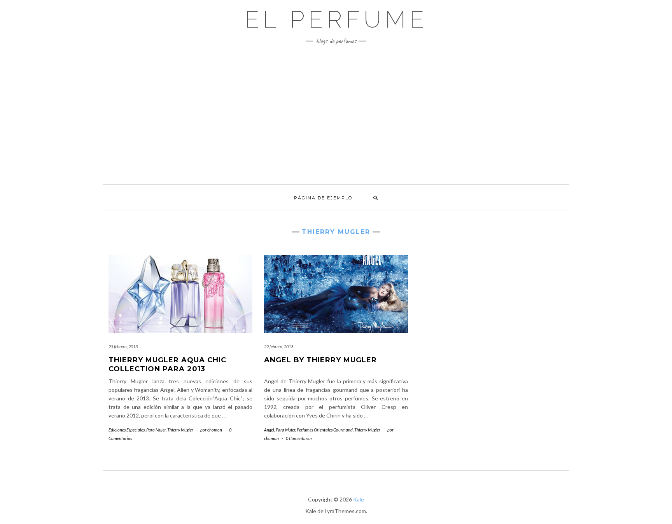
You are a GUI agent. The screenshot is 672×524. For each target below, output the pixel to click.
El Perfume (336, 19)
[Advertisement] (336, 114)
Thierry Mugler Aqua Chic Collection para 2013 (167, 364)
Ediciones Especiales (126, 429)
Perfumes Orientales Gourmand (325, 429)
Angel (269, 429)
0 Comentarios (299, 438)
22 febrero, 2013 (278, 346)
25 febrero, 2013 (123, 346)
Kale (358, 499)
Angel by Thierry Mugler (320, 360)
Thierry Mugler (180, 429)
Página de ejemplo (323, 198)
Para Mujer (156, 429)
